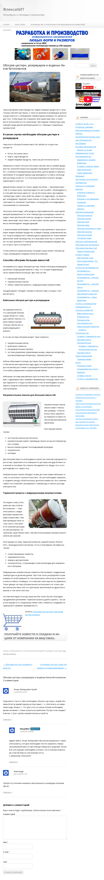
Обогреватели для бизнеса (87, 245)
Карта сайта (20, 25)
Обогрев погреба (84, 235)
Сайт (5, 862)
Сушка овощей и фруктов (88, 326)
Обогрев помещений (84, 212)
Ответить (7, 719)
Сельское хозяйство (84, 310)
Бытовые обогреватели (85, 147)
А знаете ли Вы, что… (84, 124)
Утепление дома (84, 238)
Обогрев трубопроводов (86, 241)
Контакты (7, 30)
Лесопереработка (83, 156)
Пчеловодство (83, 320)
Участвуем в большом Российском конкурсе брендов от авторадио (87, 413)
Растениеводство (84, 323)
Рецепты (82, 330)
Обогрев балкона (84, 215)
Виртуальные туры (85, 258)
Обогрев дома (83, 225)
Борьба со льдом (84, 150)
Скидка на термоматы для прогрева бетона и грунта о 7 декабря (88, 397)
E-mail (6, 852)
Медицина (79, 176)
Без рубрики (80, 143)
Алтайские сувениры (84, 127)
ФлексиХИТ (13, 9)
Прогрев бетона (84, 343)
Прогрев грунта (83, 352)
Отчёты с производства (85, 303)
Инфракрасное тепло (84, 153)
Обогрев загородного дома (89, 228)
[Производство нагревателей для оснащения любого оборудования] (52, 59)
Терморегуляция (84, 359)
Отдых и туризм (82, 254)
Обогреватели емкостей (86, 248)
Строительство (82, 333)
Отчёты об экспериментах (86, 267)
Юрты (78, 362)
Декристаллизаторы (85, 251)
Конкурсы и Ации (84, 366)
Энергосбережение (83, 356)
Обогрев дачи (83, 222)
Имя (5, 842)
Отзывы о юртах (84, 375)
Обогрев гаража (84, 218)
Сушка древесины (84, 173)
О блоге (6, 25)
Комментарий (9, 814)
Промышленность (83, 307)
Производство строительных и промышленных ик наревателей (58, 25)
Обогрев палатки (84, 232)
